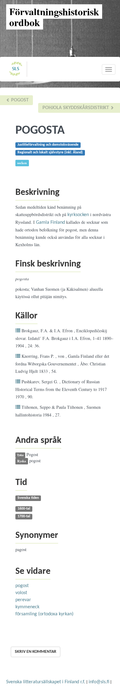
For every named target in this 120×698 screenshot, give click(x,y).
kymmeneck (27, 607)
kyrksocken (78, 214)
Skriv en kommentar (35, 651)
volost (21, 592)
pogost (19, 100)
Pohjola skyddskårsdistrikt (76, 107)
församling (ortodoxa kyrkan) (44, 614)
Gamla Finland (50, 222)
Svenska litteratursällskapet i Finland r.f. (45, 682)
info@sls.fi (99, 682)
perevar (23, 599)
